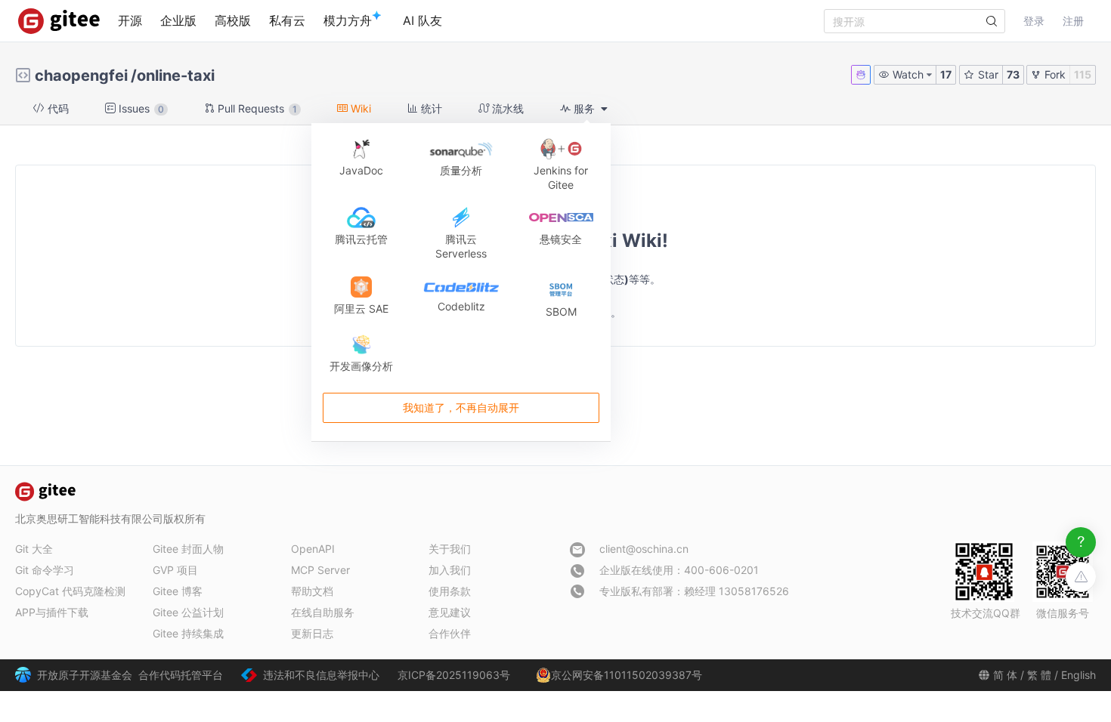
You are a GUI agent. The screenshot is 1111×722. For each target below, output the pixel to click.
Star (986, 74)
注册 (1073, 20)
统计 (430, 108)
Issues (140, 108)
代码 (57, 108)
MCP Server (320, 569)
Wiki (359, 108)
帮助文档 (312, 591)
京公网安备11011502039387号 (626, 674)
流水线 (506, 108)
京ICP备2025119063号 (454, 674)
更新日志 (312, 633)
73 (1013, 74)
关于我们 (450, 548)
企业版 (178, 20)
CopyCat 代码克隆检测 (70, 591)
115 (1082, 74)
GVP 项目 (175, 569)
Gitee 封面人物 (188, 548)
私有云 (287, 20)
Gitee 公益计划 (188, 612)
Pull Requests (256, 108)
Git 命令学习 (44, 569)
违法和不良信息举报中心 (321, 674)
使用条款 (450, 591)
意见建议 (450, 612)
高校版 (233, 20)
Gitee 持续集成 (188, 633)
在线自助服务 (322, 612)
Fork (1053, 74)
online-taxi (176, 75)
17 (946, 74)
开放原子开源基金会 (84, 674)
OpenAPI (313, 548)
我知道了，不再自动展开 (461, 407)
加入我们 (450, 569)
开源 (130, 20)
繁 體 (1039, 674)
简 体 (1005, 674)
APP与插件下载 (51, 612)
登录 (1033, 20)
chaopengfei (81, 75)
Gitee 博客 (178, 591)
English (1078, 674)
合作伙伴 (450, 633)
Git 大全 (34, 548)
